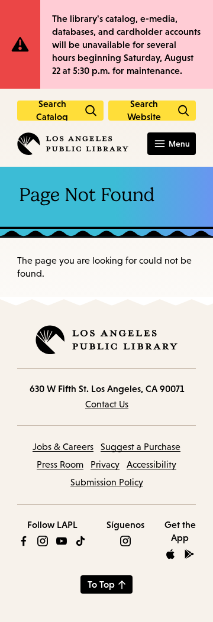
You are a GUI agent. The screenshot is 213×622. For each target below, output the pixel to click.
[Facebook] (24, 541)
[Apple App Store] (170, 554)
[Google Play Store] (189, 554)
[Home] (72, 143)
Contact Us (106, 404)
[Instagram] (43, 541)
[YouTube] (61, 541)
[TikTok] (80, 541)
